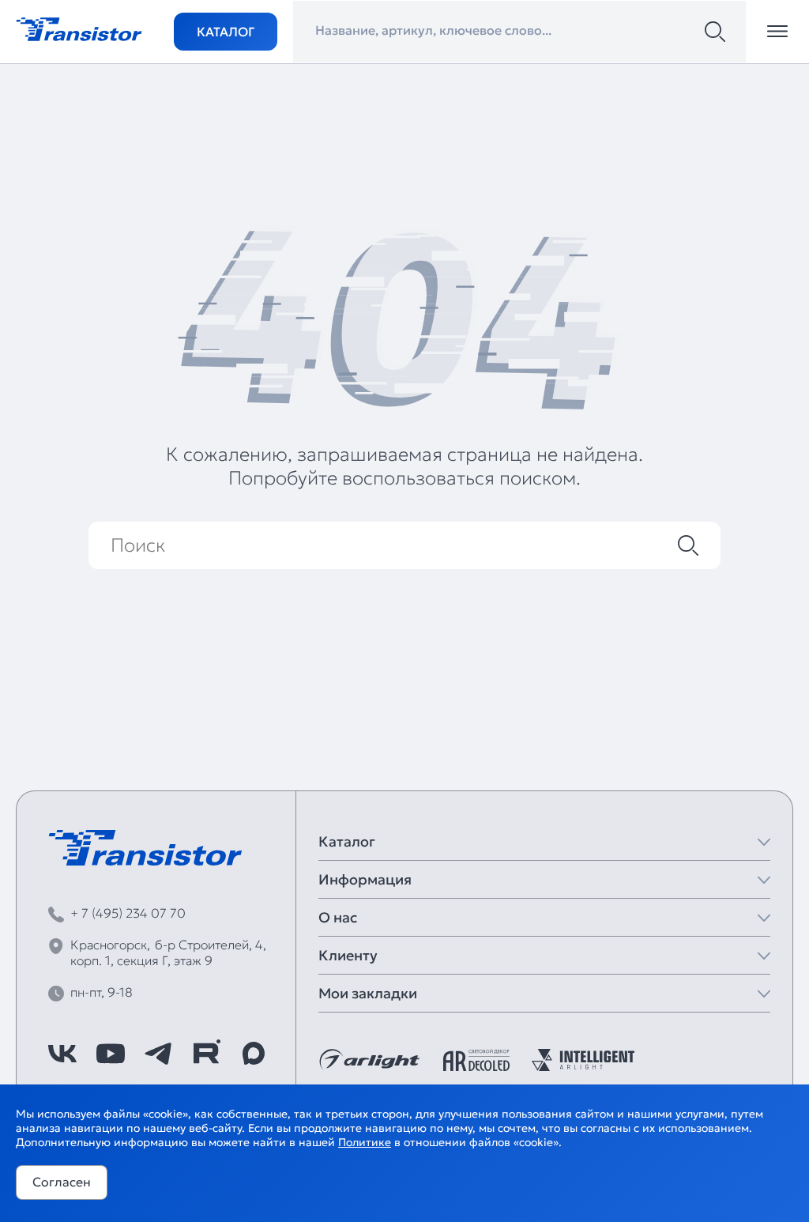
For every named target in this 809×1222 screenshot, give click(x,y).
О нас (337, 917)
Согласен (61, 1182)
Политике (364, 1142)
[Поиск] (715, 31)
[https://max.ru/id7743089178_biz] (253, 1053)
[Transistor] (79, 28)
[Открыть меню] (777, 31)
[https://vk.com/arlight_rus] (62, 1053)
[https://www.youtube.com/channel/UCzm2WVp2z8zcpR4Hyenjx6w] (110, 1053)
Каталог (225, 32)
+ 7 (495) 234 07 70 (128, 913)
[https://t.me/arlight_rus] (158, 1053)
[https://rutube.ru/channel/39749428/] (206, 1053)
